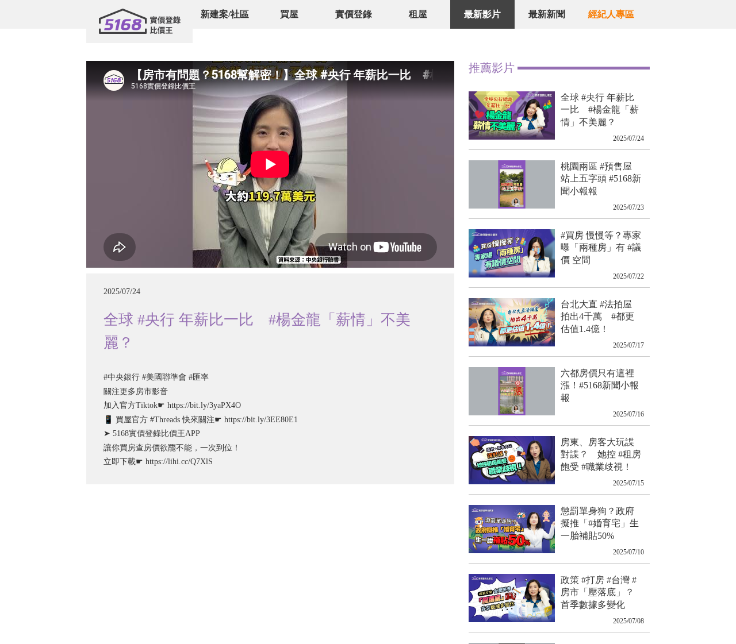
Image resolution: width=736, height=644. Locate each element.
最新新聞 (546, 14)
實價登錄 (353, 14)
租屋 (418, 14)
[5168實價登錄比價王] (139, 21)
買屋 (289, 14)
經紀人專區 (611, 14)
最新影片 (482, 14)
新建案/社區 (225, 14)
